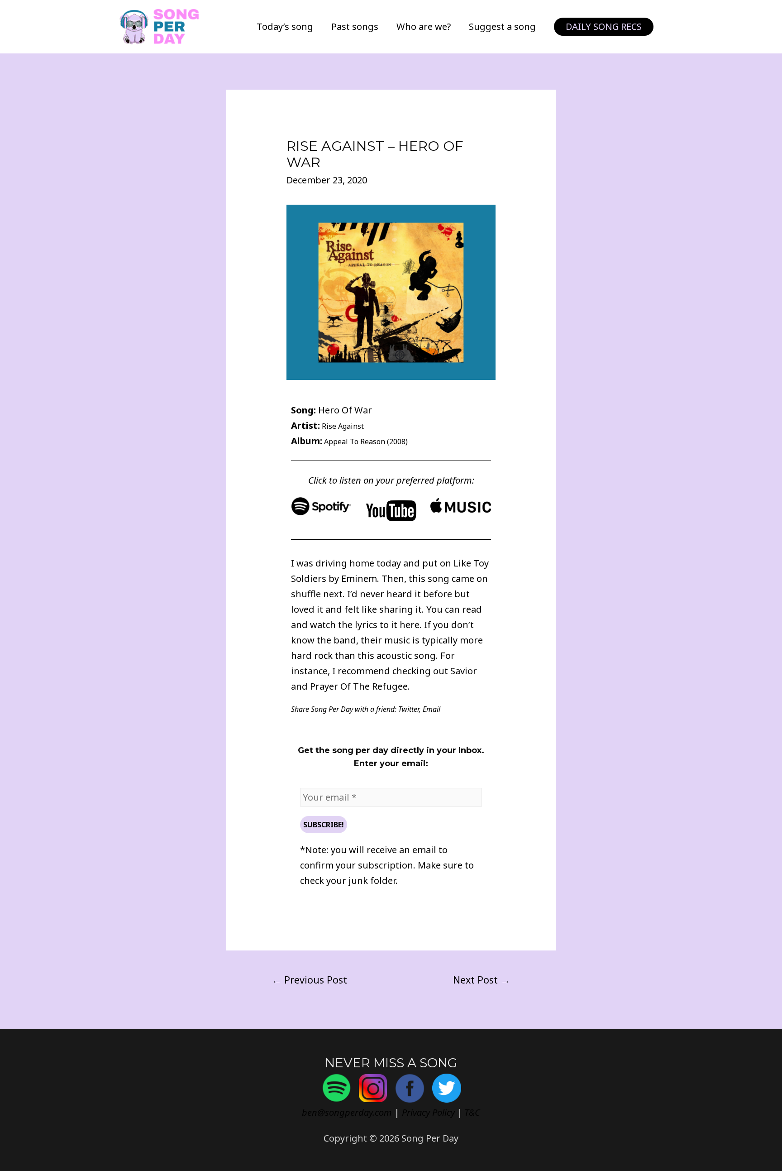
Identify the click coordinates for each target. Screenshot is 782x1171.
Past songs (354, 26)
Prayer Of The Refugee (359, 686)
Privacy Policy (428, 1112)
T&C (472, 1112)
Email (431, 709)
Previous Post (309, 979)
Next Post (481, 979)
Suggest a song (502, 26)
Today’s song (285, 26)
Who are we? (423, 26)
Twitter (408, 709)
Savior (463, 671)
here (410, 625)
